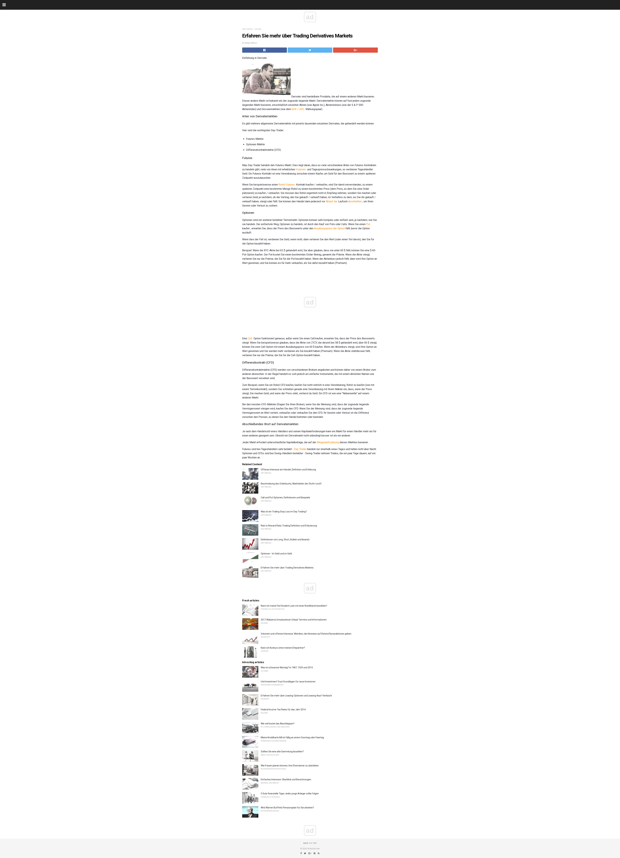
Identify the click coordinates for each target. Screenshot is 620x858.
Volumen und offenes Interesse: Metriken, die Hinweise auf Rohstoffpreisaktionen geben (306, 633)
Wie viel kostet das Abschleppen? (277, 723)
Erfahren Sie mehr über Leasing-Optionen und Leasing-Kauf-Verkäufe (296, 695)
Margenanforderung (328, 442)
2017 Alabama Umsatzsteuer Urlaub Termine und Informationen (294, 619)
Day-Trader (300, 449)
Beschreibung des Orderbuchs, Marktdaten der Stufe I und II (291, 483)
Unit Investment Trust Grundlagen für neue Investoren (288, 681)
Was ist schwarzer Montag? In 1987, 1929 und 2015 (287, 667)
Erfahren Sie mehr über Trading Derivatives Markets (287, 567)
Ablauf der (331, 201)
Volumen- (301, 169)
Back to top (310, 843)
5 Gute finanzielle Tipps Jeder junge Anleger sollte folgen (290, 793)
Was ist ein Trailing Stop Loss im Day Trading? (284, 511)
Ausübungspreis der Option (329, 228)
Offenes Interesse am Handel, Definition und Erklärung (288, 469)
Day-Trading (247, 29)
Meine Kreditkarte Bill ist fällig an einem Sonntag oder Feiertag (292, 737)
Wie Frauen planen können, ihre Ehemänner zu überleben (290, 765)
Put (368, 224)
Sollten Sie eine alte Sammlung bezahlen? (282, 751)
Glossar (258, 29)
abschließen (355, 201)
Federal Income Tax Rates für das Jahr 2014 (283, 709)
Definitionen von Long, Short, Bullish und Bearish (285, 539)
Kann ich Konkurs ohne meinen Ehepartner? (283, 647)
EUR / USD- (298, 109)
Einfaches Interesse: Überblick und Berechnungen (286, 779)
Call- (250, 338)
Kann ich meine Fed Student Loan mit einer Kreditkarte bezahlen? (294, 605)
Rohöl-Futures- (287, 184)
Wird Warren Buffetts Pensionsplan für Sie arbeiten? (287, 807)
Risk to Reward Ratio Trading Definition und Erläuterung (289, 525)
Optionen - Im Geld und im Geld (276, 553)
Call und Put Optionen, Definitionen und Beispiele (285, 497)
